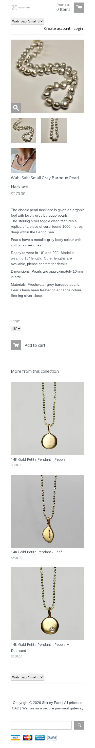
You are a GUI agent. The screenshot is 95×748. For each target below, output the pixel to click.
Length (16, 321)
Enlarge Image (16, 108)
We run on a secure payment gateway (52, 708)
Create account (57, 28)
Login (78, 28)
